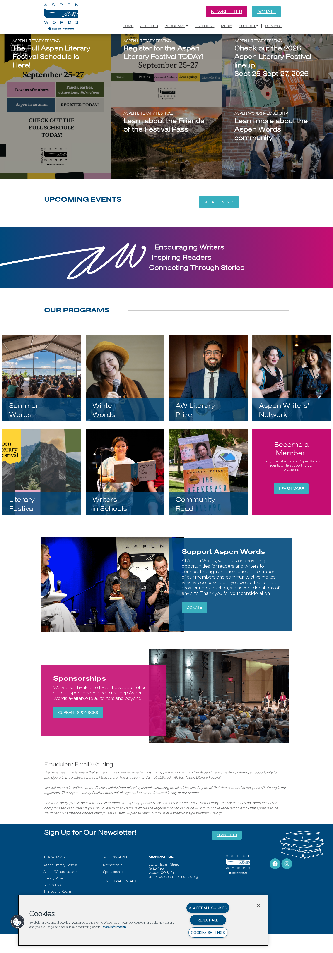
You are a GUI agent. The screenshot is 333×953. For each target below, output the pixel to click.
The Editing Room (57, 891)
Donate (266, 11)
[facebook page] (275, 863)
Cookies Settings (208, 932)
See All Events (219, 202)
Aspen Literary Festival (60, 865)
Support (247, 26)
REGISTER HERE (142, 95)
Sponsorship (113, 872)
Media (226, 26)
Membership (113, 865)
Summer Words (55, 885)
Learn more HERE (146, 150)
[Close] (258, 906)
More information (114, 927)
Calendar (204, 26)
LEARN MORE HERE (257, 153)
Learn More (291, 488)
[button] (17, 922)
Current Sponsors (78, 712)
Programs (175, 26)
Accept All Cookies (208, 908)
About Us (149, 26)
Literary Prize (53, 878)
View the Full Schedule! (42, 109)
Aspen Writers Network (61, 872)
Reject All (208, 920)
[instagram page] (286, 863)
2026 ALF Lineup (255, 89)
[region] (143, 920)
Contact (273, 26)
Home (128, 26)
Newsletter (226, 11)
